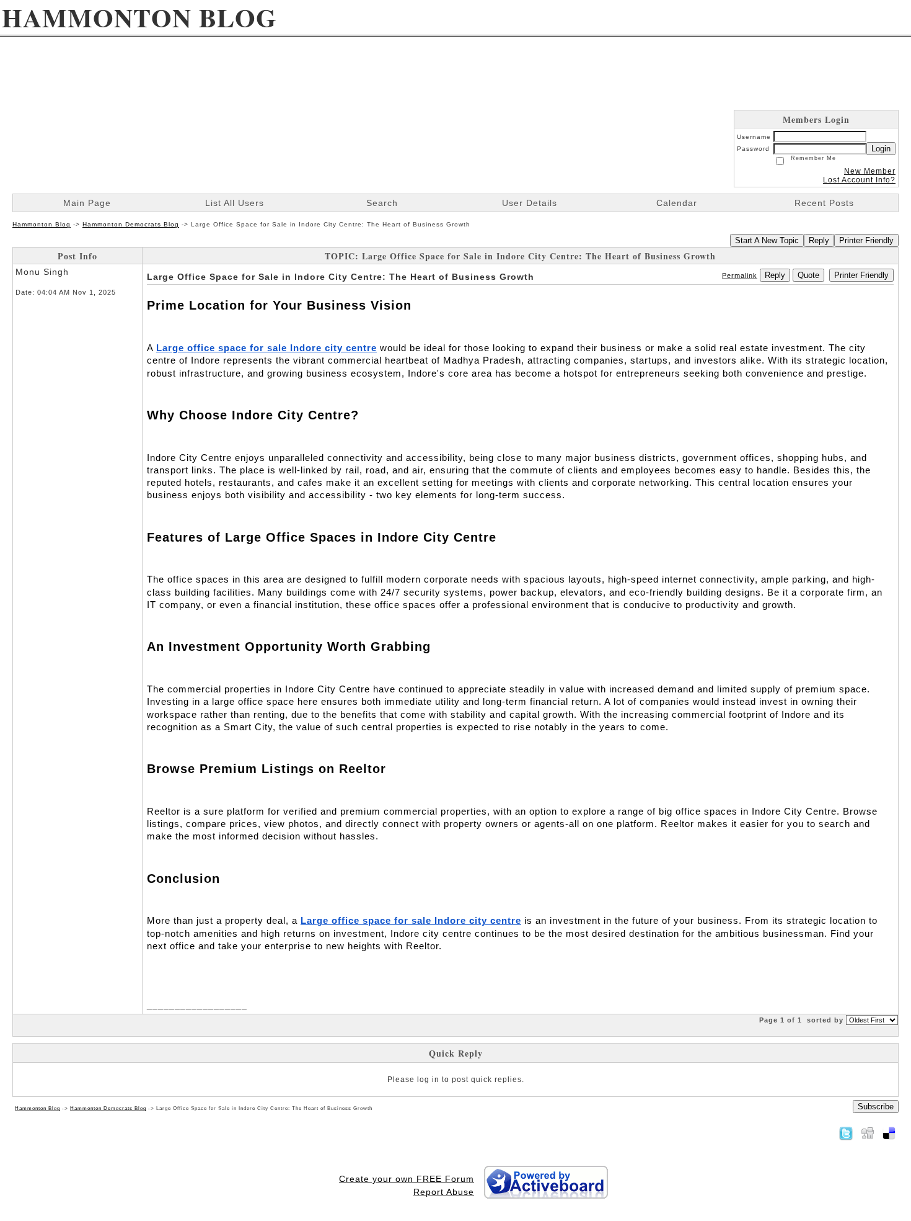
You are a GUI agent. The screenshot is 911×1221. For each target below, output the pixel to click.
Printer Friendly (866, 240)
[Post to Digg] (867, 1133)
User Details (529, 203)
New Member (870, 171)
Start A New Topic (767, 240)
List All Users (234, 203)
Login (881, 148)
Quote (808, 275)
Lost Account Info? (859, 180)
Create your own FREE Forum (406, 1179)
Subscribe (876, 1106)
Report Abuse (443, 1192)
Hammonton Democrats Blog (130, 224)
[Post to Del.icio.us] (889, 1133)
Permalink (739, 275)
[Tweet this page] (846, 1133)
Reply (819, 240)
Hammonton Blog (41, 224)
